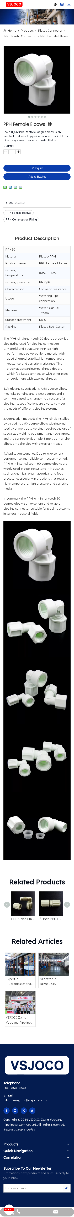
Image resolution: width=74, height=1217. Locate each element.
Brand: (10, 202)
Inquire (39, 168)
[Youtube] (32, 1110)
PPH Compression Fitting (21, 219)
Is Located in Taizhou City (47, 981)
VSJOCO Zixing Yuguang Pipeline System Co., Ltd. (18, 1020)
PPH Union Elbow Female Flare (23, 919)
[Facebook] (6, 1110)
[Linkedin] (15, 1110)
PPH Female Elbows (18, 212)
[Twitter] (24, 1110)
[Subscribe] (66, 1188)
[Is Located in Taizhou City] (54, 964)
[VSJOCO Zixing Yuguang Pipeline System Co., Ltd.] (20, 1002)
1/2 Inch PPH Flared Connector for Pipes (51, 919)
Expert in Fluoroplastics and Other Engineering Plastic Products (19, 982)
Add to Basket (37, 176)
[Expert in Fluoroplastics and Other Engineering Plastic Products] (20, 964)
